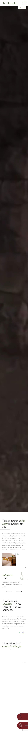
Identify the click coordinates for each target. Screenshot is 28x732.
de (20, 7)
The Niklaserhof (11, 645)
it (24, 7)
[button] (7, 591)
